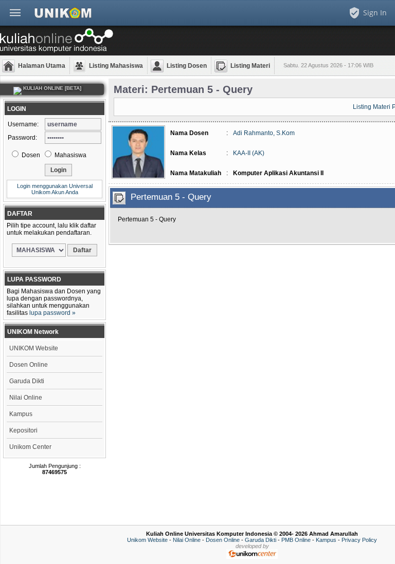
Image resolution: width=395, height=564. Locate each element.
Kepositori (23, 430)
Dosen (30, 155)
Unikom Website (147, 540)
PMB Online (296, 540)
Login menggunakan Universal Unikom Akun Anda (55, 189)
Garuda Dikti (26, 381)
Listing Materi (250, 65)
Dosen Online (28, 364)
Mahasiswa (69, 155)
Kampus (20, 414)
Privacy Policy (359, 540)
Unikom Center (30, 446)
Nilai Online (25, 397)
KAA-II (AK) (248, 153)
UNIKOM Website (33, 348)
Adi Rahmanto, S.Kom (264, 133)
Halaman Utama (41, 65)
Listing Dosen (187, 65)
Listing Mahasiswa (116, 65)
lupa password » (52, 312)
